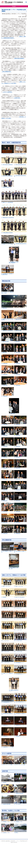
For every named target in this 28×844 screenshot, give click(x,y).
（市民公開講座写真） (6, 71)
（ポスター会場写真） (7, 92)
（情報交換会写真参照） (19, 58)
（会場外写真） (17, 97)
